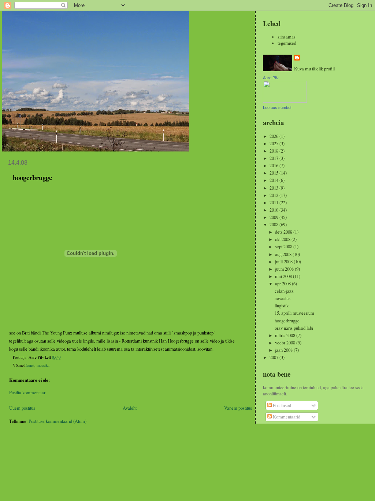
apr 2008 (283, 284)
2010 (274, 210)
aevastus (282, 298)
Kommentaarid (286, 417)
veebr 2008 (285, 343)
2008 (274, 225)
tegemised (287, 43)
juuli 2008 (284, 262)
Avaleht (130, 408)
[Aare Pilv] (285, 101)
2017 (274, 158)
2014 (274, 180)
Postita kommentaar (27, 393)
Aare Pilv (271, 78)
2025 (274, 143)
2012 (274, 195)
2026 (274, 136)
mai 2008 (284, 276)
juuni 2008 (285, 269)
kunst (30, 365)
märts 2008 (285, 335)
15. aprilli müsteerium (294, 313)
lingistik (282, 306)
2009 (274, 217)
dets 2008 (284, 232)
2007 (274, 357)
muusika (43, 365)
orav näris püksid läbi (294, 328)
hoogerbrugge (287, 321)
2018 (274, 151)
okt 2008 (283, 239)
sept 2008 (284, 247)
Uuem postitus (22, 408)
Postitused (281, 405)
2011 (274, 203)
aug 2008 (284, 254)
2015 (274, 173)
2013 (274, 188)
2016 (274, 165)
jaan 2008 (284, 350)
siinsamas (287, 37)
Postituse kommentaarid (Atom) (57, 421)
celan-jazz (284, 291)
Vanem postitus (238, 408)
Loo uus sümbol (277, 107)
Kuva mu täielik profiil (314, 69)
